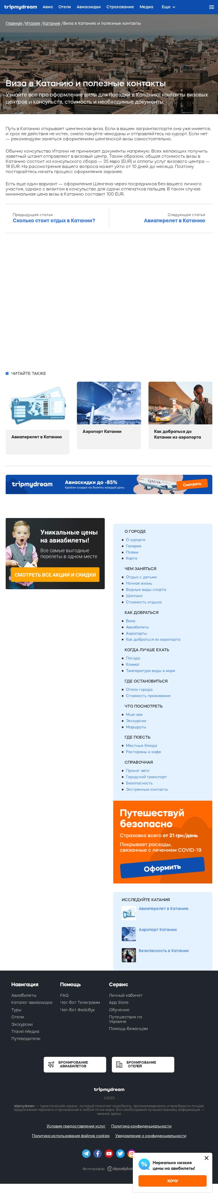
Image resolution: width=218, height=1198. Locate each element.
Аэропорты (136, 633)
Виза (130, 621)
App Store (119, 1002)
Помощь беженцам (128, 1029)
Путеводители (25, 1039)
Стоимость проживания (148, 696)
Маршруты (136, 727)
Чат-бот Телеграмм (80, 1002)
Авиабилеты (137, 627)
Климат (133, 664)
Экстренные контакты (147, 789)
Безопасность (139, 783)
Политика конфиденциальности (141, 1126)
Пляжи (132, 552)
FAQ (64, 995)
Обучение (119, 1010)
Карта (131, 558)
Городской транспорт (146, 777)
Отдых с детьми (141, 577)
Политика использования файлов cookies (71, 1136)
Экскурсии (136, 721)
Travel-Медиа (25, 1031)
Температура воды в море (150, 671)
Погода (133, 658)
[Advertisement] (109, 304)
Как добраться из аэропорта (153, 639)
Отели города (139, 689)
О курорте (135, 540)
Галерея (133, 546)
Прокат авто (137, 770)
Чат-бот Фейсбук (77, 1010)
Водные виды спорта (146, 589)
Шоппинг (134, 596)
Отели (17, 1017)
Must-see (134, 714)
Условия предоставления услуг (76, 1126)
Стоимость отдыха (144, 602)
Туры (16, 1010)
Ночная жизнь (139, 583)
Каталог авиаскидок (32, 1002)
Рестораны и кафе (143, 752)
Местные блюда (141, 745)
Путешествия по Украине (125, 1019)
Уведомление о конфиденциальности (150, 1136)
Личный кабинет (125, 995)
